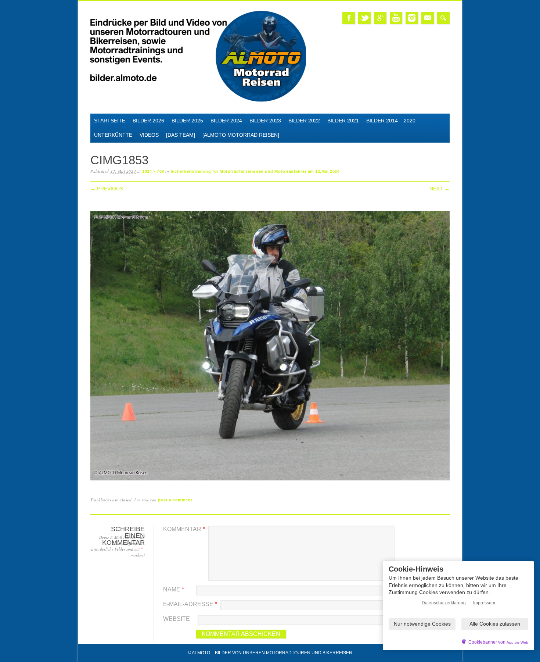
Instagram (412, 18)
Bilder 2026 (148, 121)
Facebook (348, 18)
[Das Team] (180, 135)
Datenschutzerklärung (444, 602)
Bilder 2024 (226, 121)
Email (427, 18)
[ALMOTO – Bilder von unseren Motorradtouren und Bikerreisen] (198, 100)
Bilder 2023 (265, 121)
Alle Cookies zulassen (494, 624)
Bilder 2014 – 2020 (390, 121)
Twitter (364, 18)
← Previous (106, 189)
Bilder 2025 (187, 121)
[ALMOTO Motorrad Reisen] (240, 135)
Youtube (396, 18)
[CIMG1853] (270, 480)
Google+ (380, 18)
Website (176, 619)
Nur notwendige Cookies (422, 624)
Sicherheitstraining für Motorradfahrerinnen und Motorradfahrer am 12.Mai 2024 (254, 171)
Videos (149, 135)
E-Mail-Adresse (190, 604)
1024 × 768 (153, 171)
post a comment (175, 500)
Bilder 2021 (343, 121)
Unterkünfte (113, 135)
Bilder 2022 (304, 121)
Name (173, 589)
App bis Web (517, 642)
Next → (439, 189)
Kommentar (184, 529)
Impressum (484, 602)
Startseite (109, 121)
